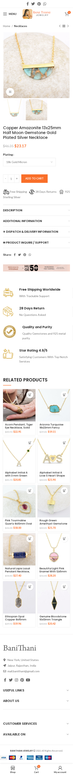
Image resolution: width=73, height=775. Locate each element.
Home (7, 26)
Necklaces (20, 26)
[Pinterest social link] (39, 4)
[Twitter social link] (33, 4)
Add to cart (34, 178)
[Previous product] (60, 26)
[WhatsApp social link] (45, 4)
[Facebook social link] (27, 4)
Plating (8, 154)
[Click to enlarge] (10, 92)
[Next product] (68, 26)
